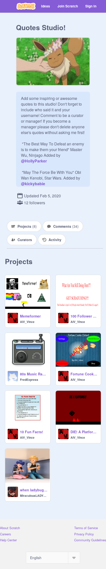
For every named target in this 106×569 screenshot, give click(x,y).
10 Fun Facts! (31, 431)
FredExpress (29, 379)
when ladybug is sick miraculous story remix (33, 489)
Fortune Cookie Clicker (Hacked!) (84, 373)
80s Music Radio (33, 373)
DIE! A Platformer (84, 431)
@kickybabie (33, 183)
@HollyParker (34, 161)
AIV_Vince (27, 321)
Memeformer (30, 316)
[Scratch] (26, 6)
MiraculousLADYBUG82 (33, 495)
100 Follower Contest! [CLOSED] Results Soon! (84, 316)
